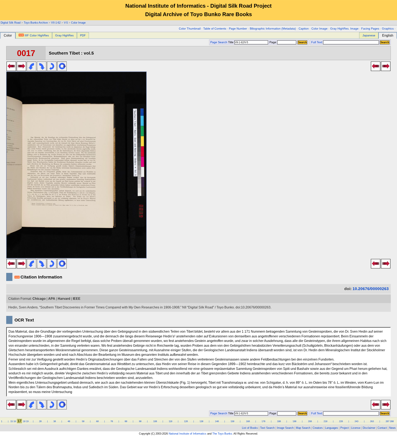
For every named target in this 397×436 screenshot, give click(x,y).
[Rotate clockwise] (42, 70)
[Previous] (11, 70)
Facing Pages (370, 28)
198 (294, 421)
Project (344, 427)
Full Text (316, 42)
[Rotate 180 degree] (52, 70)
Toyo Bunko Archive (36, 22)
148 (217, 421)
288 (392, 421)
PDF (83, 35)
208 (310, 421)
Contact (382, 427)
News (392, 427)
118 (170, 421)
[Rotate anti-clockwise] (31, 70)
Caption (304, 28)
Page (273, 42)
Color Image (78, 22)
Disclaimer (369, 427)
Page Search (218, 42)
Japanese (368, 35)
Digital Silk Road (10, 22)
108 (155, 421)
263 (372, 421)
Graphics (388, 28)
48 (69, 421)
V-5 (66, 22)
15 (11, 421)
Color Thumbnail (190, 28)
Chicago (39, 298)
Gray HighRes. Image (344, 28)
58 (83, 421)
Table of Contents (214, 28)
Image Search (285, 427)
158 (232, 421)
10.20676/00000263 (371, 289)
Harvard (64, 298)
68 (97, 421)
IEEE (76, 298)
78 (111, 421)
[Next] (21, 70)
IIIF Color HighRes (37, 35)
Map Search (303, 427)
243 (356, 421)
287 (387, 421)
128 (186, 421)
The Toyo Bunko (222, 433)
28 (40, 421)
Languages (331, 427)
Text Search (267, 427)
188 (279, 421)
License (355, 427)
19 (27, 421)
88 (126, 421)
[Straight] (62, 70)
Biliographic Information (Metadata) (273, 28)
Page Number (238, 28)
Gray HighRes (64, 35)
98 (140, 421)
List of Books (250, 427)
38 (54, 421)
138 (201, 421)
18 (24, 421)
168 (248, 421)
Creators (318, 427)
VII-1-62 (56, 22)
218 (325, 421)
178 (263, 421)
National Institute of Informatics (187, 433)
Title (231, 42)
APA (51, 298)
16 (14, 421)
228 (341, 421)
